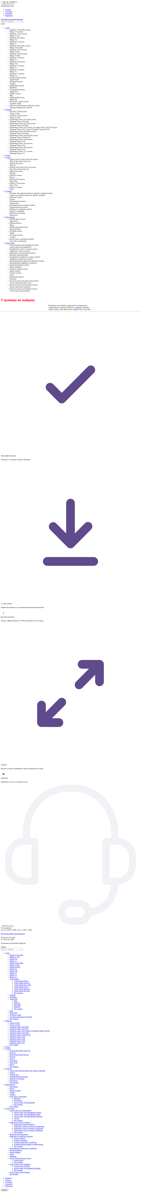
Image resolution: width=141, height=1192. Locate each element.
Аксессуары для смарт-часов (20, 1158)
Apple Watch (14, 979)
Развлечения (10, 217)
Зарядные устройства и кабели (21, 1136)
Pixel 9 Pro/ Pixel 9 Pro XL (19, 1055)
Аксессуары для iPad (22, 1166)
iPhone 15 (13, 973)
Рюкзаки (13, 1156)
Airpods (12, 995)
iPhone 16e (14, 971)
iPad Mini (17, 1005)
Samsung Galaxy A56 (17, 1037)
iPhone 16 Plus (15, 967)
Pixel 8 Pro (13, 1061)
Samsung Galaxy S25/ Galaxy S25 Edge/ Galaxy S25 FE (30, 1031)
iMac (11, 1011)
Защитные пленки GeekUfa (24, 1124)
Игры (12, 1089)
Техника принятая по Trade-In (21, 1017)
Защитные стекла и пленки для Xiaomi (28, 1128)
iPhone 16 (13, 969)
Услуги (16, 1118)
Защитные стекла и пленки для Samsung (29, 1126)
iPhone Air (13, 959)
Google (7, 157)
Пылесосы (14, 1081)
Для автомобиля (16, 1150)
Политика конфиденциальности (13, 934)
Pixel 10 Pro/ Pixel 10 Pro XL (20, 1051)
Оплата (8, 10)
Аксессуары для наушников (24, 1102)
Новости (8, 1178)
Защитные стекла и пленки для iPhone (28, 1130)
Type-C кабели (19, 1138)
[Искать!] (22, 949)
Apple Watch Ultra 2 (21, 987)
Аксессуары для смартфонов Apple (27, 1114)
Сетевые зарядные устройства (25, 1142)
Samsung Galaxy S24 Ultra (19, 1033)
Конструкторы (15, 1090)
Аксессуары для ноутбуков (20, 1172)
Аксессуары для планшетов (20, 1164)
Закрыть (4, 1190)
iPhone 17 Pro (15, 957)
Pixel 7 (12, 1065)
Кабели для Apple (20, 1140)
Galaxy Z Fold (15, 1025)
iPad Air (17, 1003)
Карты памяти (15, 1152)
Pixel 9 (12, 1059)
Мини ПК (13, 1013)
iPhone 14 (13, 975)
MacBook (13, 997)
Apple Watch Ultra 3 (21, 981)
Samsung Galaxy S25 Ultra (19, 1027)
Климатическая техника (19, 1077)
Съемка (12, 1094)
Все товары (18, 993)
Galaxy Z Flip (14, 1023)
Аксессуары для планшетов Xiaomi (27, 1168)
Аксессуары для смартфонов (20, 1110)
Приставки (14, 1087)
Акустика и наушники (18, 1096)
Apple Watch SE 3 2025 (22, 985)
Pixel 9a (12, 1057)
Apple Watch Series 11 (22, 983)
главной (78, 307)
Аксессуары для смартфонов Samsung (28, 1116)
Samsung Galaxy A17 (17, 1043)
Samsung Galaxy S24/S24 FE (20, 1035)
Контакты (9, 15)
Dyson (7, 155)
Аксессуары (9, 243)
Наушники (18, 1100)
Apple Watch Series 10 (22, 989)
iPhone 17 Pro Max (16, 955)
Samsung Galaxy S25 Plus (19, 1029)
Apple (7, 28)
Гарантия (8, 14)
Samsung (8, 109)
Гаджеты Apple (15, 1015)
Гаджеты (8, 191)
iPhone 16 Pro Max (16, 963)
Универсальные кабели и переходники (28, 1144)
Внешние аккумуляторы (19, 1134)
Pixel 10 (12, 1053)
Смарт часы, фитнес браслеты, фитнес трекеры (27, 1071)
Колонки (17, 1098)
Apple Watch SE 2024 (22, 991)
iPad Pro (17, 1007)
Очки (12, 1154)
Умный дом (14, 1075)
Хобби (12, 1092)
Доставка (8, 12)
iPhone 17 (13, 961)
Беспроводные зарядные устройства (23, 1148)
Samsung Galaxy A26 (17, 1041)
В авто (12, 1073)
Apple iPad (14, 999)
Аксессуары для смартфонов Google (27, 1112)
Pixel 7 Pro (13, 1063)
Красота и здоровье (17, 1079)
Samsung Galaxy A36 (17, 1039)
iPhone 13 (13, 977)
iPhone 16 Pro (15, 965)
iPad (15, 1001)
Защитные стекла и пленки (20, 1122)
